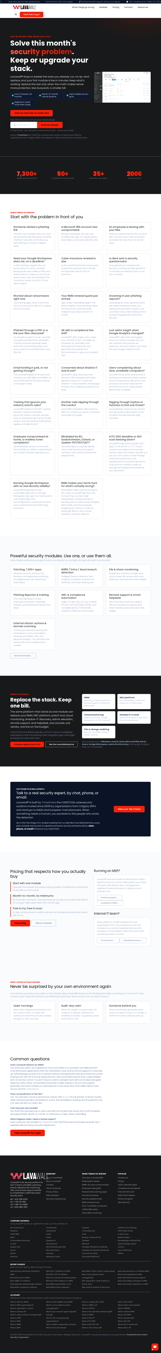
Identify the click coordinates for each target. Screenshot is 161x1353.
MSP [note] (115, 871)
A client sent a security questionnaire (123, 260)
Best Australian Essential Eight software (26, 1284)
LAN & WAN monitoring (92, 1213)
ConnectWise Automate (20, 1240)
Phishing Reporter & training (31, 595)
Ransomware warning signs (94, 1192)
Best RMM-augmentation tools (58, 1284)
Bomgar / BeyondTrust (91, 1237)
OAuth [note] (87, 236)
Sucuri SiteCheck (125, 1250)
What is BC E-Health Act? (128, 1324)
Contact (50, 1184)
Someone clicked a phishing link (31, 228)
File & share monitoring (123, 569)
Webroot (85, 1244)
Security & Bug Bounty (56, 1199)
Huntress (49, 1253)
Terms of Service (53, 1188)
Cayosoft (106, 720)
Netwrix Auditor (124, 1237)
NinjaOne (14, 1231)
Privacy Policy (52, 1192)
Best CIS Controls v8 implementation (61, 1278)
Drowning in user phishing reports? (125, 297)
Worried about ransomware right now (31, 297)
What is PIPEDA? (124, 1308)
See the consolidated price (61, 744)
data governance (130, 720)
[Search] (15, 14)
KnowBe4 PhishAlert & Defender (95, 1247)
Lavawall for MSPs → (110, 903)
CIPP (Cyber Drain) (125, 1231)
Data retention (52, 1195)
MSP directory (124, 1202)
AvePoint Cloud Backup (127, 1228)
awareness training (36, 604)
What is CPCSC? (88, 1308)
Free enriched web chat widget (59, 2)
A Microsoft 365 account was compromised (79, 228)
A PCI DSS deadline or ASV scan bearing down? (125, 438)
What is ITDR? (15, 1318)
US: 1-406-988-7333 (18, 1207)
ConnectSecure (88, 1231)
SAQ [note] (111, 446)
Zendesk (85, 1240)
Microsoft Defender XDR (56, 1247)
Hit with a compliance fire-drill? (78, 331)
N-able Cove (123, 1234)
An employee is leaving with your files (126, 228)
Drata (139, 703)
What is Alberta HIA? (126, 1318)
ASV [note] (120, 452)
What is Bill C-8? (124, 1328)
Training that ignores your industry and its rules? (29, 403)
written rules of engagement (126, 885)
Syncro (13, 1250)
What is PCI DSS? (88, 1321)
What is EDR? (15, 1328)
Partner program (125, 1199)
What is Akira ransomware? (129, 1305)
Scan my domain (49, 125)
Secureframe (51, 1244)
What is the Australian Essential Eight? (97, 1312)
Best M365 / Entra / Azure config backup (98, 1271)
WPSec (120, 1253)
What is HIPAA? (88, 1315)
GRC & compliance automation (73, 596)
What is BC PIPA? (124, 1315)
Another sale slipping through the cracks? (80, 403)
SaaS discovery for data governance (24, 2)
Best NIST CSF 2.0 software (57, 1274)
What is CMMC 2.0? (89, 1305)
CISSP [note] (33, 135)
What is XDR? (15, 1321)
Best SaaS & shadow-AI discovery (96, 1287)
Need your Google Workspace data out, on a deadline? (32, 260)
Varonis (94, 735)
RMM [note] (20, 579)
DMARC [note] (31, 374)
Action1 (13, 1253)
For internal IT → (108, 940)
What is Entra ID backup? (56, 1328)
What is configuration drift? (93, 1302)
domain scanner (114, 882)
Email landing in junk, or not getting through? (30, 369)
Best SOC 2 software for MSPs (58, 1271)
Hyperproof (51, 1240)
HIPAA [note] (93, 601)
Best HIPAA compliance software (23, 1287)
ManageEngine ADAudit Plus (129, 1240)
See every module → (23, 655)
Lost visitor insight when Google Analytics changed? (126, 331)
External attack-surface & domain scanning (29, 624)
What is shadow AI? (18, 1312)
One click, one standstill (92, 1177)
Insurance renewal (90, 1195)
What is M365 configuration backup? (61, 1324)
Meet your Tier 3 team (129, 809)
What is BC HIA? (124, 1321)
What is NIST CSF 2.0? (90, 1324)
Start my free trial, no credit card (31, 113)
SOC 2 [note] (87, 601)
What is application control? (21, 1308)
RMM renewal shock (90, 1202)
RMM (86, 697)
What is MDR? (15, 1324)
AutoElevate (51, 1231)
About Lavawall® (53, 1181)
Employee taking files (91, 1188)
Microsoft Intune (52, 1250)
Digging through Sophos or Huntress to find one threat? (127, 403)
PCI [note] (42, 418)
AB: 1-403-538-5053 (19, 1199)
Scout (20, 915)
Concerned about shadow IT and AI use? (79, 369)
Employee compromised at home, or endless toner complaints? (30, 439)
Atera (86, 705)
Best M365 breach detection (58, 1287)
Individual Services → (133, 940)
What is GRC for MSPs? (19, 1302)
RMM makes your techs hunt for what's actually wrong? (79, 484)
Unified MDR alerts (90, 1209)
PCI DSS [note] (134, 443)
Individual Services (128, 928)
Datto (91, 705)
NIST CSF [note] (76, 601)
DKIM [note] (34, 377)
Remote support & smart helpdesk (125, 596)
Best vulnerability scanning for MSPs (132, 1281)
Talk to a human (43, 923)
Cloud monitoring (94, 714)
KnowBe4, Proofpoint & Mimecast (95, 1250)
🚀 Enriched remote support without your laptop (99, 2)
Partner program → (110, 897)
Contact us (123, 1177)
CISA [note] (39, 135)
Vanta (48, 1234)
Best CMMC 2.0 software (20, 1281)
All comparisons (17, 1228)
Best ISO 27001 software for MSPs (59, 1281)
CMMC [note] (64, 601)
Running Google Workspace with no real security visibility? (31, 484)
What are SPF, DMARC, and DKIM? (59, 1302)
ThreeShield (22, 135)
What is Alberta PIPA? (126, 1312)
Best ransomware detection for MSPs (133, 1284)
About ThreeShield (54, 1177)
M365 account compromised (95, 1184)
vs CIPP (98, 720)
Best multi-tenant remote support (132, 1278)
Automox (13, 1256)
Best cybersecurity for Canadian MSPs (133, 1271)
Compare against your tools (27, 744)
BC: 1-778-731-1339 (18, 1202)
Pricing (121, 1181)
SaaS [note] (75, 374)
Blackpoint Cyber (53, 1256)
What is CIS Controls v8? (92, 1328)
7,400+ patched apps (127, 1184)
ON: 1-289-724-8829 (19, 1204)
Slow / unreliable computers (94, 1206)
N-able (13, 1244)
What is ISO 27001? (125, 1302)
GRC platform (127, 697)
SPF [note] (29, 377)
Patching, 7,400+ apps (27, 569)
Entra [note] (45, 505)
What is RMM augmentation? (22, 1305)
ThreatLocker (51, 1228)
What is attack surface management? (25, 1315)
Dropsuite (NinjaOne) (90, 1256)
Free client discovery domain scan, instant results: (32, 120)
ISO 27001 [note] (79, 604)
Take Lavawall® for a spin (27, 1132)
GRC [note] (75, 337)
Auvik (84, 1234)
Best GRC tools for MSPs (20, 1278)
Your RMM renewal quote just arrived (79, 297)
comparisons (32, 1089)
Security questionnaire (92, 1199)
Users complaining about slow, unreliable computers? (127, 369)
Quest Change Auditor (127, 1244)
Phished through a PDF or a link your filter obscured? (30, 331)
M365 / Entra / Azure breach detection (79, 571)
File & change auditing (96, 729)
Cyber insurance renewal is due (78, 260)
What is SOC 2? (88, 1318)
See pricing (20, 923)
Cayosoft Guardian (90, 1253)
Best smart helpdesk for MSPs (130, 1274)
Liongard (85, 1228)
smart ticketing (116, 607)
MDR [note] (138, 415)
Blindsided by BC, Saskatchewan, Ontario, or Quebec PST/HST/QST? (78, 439)
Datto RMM (14, 1234)
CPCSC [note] (88, 604)
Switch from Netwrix (126, 1195)
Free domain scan (126, 1192)
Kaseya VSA (15, 1247)
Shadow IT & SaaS (129, 714)
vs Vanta (132, 703)
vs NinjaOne (104, 703)
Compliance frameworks (129, 1188)
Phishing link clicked (90, 1181)
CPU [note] (72, 508)
